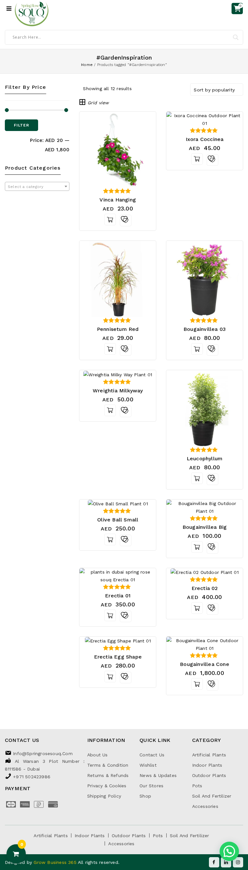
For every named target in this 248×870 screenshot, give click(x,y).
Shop (145, 796)
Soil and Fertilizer (212, 796)
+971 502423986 (31, 776)
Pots (197, 785)
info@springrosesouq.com (43, 753)
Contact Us (152, 754)
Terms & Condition (107, 765)
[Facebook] (214, 862)
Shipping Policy (104, 796)
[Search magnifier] (235, 37)
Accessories (205, 806)
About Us (97, 754)
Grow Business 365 (56, 862)
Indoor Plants (207, 765)
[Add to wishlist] (125, 220)
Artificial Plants (209, 754)
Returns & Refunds (108, 775)
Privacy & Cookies (106, 785)
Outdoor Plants (209, 775)
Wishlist (148, 765)
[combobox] (37, 186)
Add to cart (110, 219)
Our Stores (151, 785)
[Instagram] (238, 862)
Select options (197, 349)
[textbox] (37, 186)
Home (87, 64)
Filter (21, 125)
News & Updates (158, 775)
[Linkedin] (226, 862)
